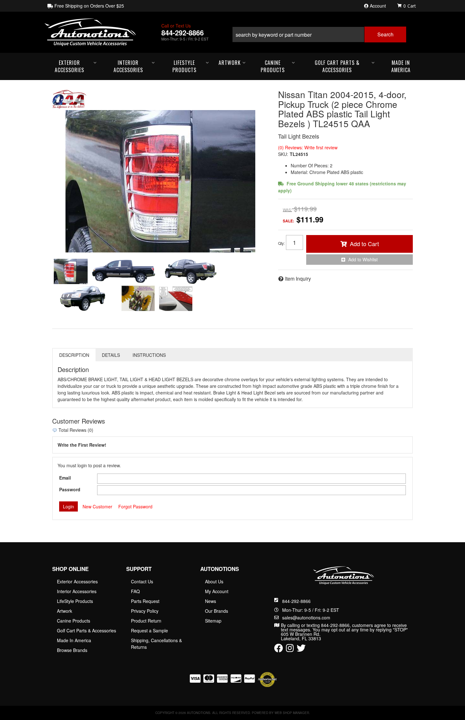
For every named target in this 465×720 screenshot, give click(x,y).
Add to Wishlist (363, 259)
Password (69, 489)
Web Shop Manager (292, 713)
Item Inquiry (298, 278)
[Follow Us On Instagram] (290, 649)
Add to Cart (364, 243)
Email (65, 478)
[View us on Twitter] (301, 649)
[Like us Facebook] (278, 649)
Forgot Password (135, 506)
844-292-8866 (296, 601)
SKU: (283, 154)
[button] (319, 32)
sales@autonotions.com (306, 617)
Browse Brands (72, 650)
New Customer (97, 506)
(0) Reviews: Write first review (308, 147)
